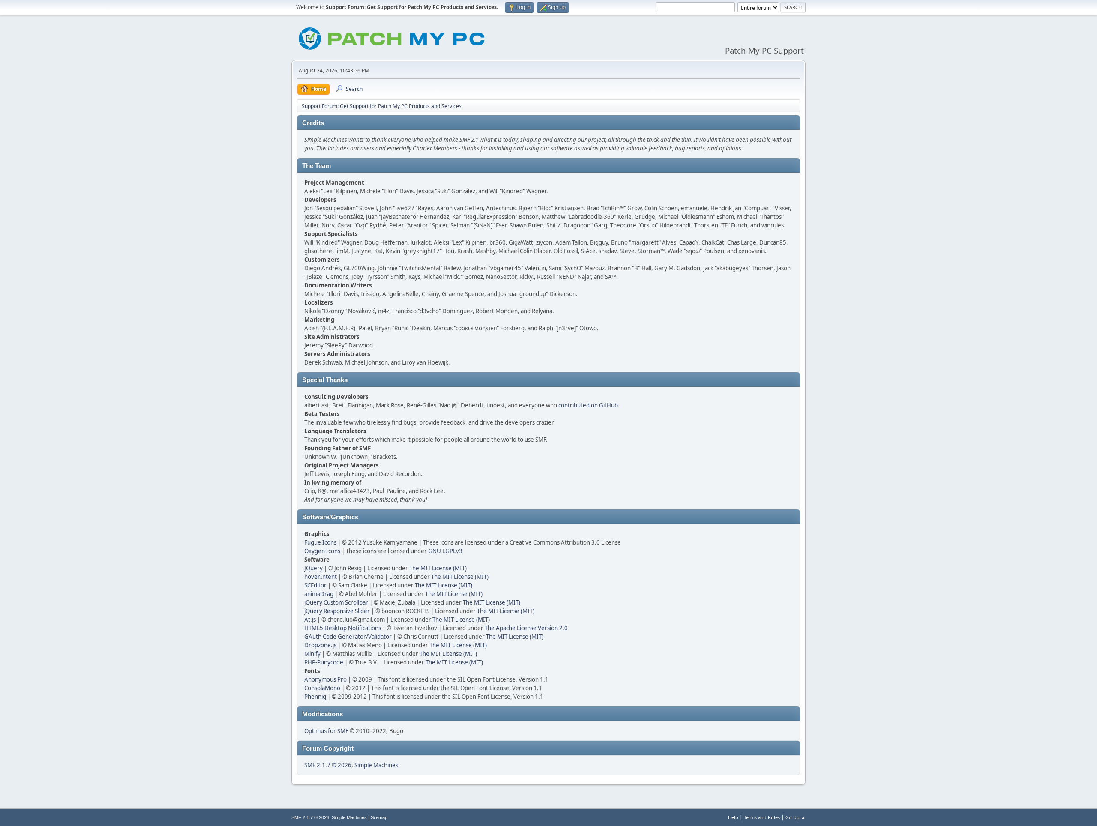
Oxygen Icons (322, 551)
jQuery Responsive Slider (337, 611)
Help (733, 817)
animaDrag (318, 594)
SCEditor (315, 585)
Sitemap (379, 817)
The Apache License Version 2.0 (526, 628)
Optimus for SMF (326, 731)
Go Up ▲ (795, 817)
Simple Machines (376, 765)
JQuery (313, 568)
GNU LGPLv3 (445, 551)
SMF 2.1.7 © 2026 (327, 765)
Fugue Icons (320, 542)
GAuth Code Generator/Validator (348, 636)
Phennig (315, 696)
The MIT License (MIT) (438, 568)
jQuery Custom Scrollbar (336, 602)
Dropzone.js (320, 645)
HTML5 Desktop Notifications (342, 628)
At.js (310, 619)
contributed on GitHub (588, 405)
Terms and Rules (762, 817)
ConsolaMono (322, 688)
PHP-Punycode (323, 662)
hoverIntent (320, 577)
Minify (312, 654)
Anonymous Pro (325, 679)
